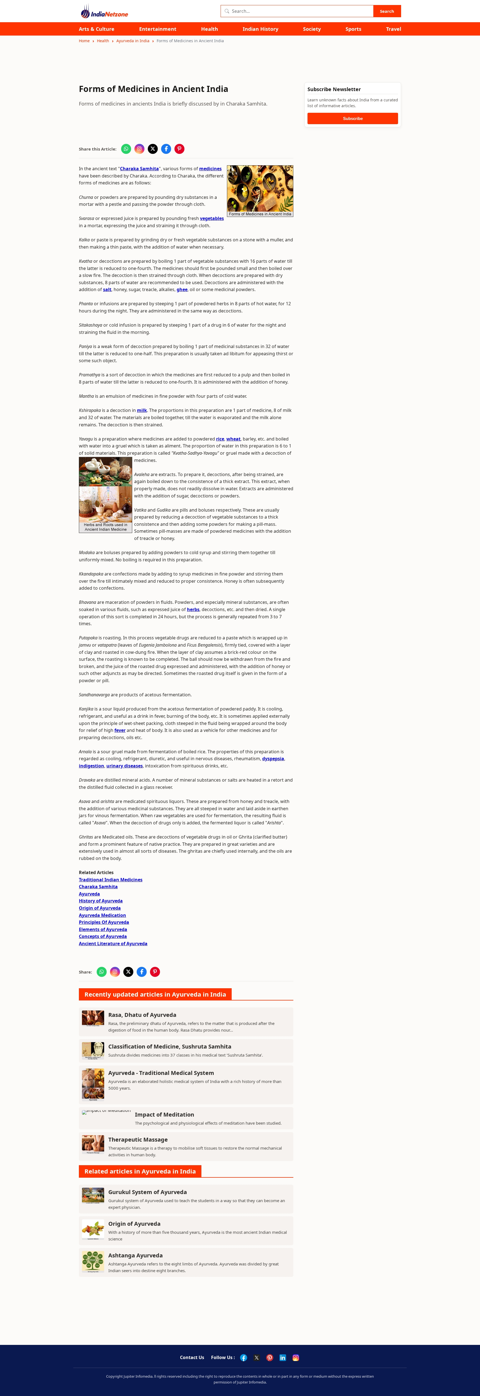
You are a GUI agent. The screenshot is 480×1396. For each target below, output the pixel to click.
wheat (233, 439)
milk (142, 410)
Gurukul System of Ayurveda (147, 1192)
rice (220, 439)
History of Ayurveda (101, 901)
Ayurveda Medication (102, 915)
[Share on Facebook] (166, 149)
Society (312, 29)
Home (84, 40)
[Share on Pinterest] (179, 149)
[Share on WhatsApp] (126, 149)
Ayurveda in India (132, 40)
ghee (182, 289)
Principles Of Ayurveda (104, 922)
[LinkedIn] (282, 1357)
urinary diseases (124, 766)
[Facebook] (243, 1357)
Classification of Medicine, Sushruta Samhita (169, 1046)
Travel (393, 29)
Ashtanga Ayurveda (135, 1255)
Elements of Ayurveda (103, 929)
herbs (193, 609)
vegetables (212, 218)
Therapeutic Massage (138, 1139)
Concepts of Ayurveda (103, 936)
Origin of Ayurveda (100, 908)
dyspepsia (273, 758)
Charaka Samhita (139, 169)
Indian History (260, 29)
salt (107, 289)
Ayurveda (89, 894)
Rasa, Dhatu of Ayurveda (142, 1015)
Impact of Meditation (164, 1114)
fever (120, 730)
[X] (256, 1357)
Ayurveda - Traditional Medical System (161, 1073)
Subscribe (353, 118)
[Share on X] (153, 149)
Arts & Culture (96, 29)
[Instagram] (295, 1357)
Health (209, 29)
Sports (353, 29)
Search (387, 11)
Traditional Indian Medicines (110, 880)
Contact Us (192, 1357)
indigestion (91, 766)
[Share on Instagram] (139, 149)
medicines (210, 169)
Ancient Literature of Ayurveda (113, 943)
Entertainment (157, 29)
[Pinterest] (269, 1357)
